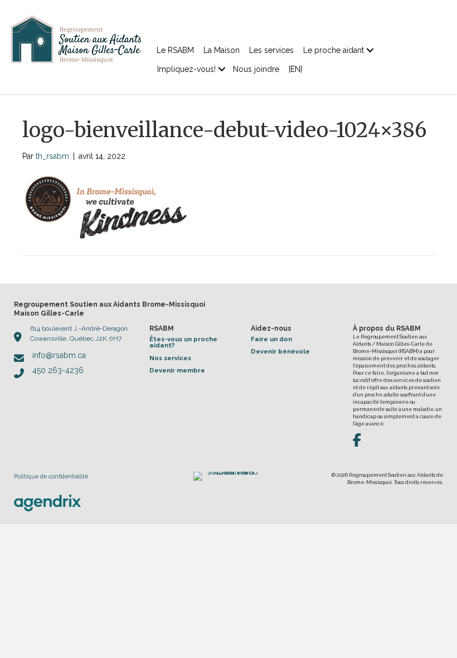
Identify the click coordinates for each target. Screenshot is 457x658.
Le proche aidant (333, 50)
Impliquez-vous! (186, 69)
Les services (271, 50)
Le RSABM (175, 50)
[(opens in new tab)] (47, 502)
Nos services (170, 358)
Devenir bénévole (280, 351)
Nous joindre (256, 69)
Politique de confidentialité (51, 476)
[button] (370, 50)
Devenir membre (177, 370)
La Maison (221, 50)
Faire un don (271, 339)
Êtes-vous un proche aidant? (183, 342)
